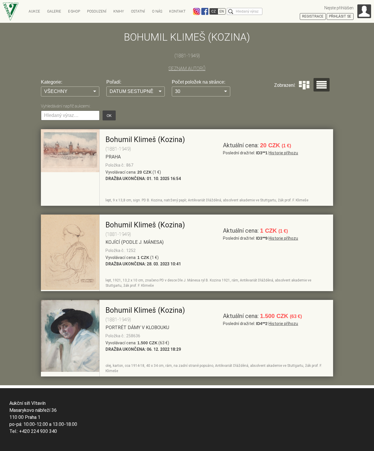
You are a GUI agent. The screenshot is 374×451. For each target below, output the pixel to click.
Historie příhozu (283, 153)
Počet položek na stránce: (198, 82)
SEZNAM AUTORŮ (187, 68)
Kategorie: (51, 82)
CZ (213, 11)
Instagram (196, 11)
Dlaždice (304, 85)
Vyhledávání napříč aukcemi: (65, 106)
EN (221, 11)
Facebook (204, 11)
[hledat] (230, 11)
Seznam (321, 85)
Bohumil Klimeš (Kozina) (145, 139)
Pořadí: (113, 82)
